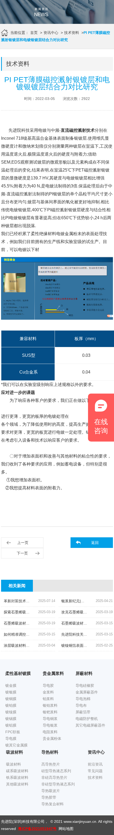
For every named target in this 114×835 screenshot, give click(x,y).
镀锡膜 (10, 719)
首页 (34, 32)
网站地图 (66, 829)
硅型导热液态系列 (56, 771)
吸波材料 (13, 764)
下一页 (22, 553)
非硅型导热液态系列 (58, 784)
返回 (95, 542)
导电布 (81, 705)
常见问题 (95, 771)
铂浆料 (48, 699)
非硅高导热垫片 (54, 777)
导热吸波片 (50, 791)
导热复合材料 (52, 804)
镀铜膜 (10, 699)
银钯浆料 (50, 712)
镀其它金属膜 (16, 745)
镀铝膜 (10, 725)
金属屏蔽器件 (87, 692)
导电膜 (10, 738)
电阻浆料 (50, 732)
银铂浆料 (50, 705)
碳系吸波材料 (17, 771)
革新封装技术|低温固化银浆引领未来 (34, 601)
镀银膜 (10, 692)
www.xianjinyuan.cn (80, 821)
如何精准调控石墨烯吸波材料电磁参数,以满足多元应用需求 (52, 634)
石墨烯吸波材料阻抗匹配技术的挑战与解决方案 (43, 623)
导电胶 (48, 685)
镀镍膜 (10, 712)
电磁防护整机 (87, 719)
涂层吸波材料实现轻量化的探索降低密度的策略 (43, 645)
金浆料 (48, 692)
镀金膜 (10, 685)
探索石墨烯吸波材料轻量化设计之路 (33, 612)
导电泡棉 (83, 699)
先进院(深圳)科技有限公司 (23, 821)
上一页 (22, 542)
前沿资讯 (95, 764)
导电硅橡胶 (85, 685)
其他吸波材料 (17, 784)
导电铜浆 (50, 719)
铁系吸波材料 (17, 777)
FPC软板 (12, 732)
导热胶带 (48, 797)
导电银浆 (50, 725)
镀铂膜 (10, 705)
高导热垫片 (50, 764)
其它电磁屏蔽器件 (90, 725)
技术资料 (71, 32)
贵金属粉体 (52, 738)
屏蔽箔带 (83, 712)
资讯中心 (50, 32)
